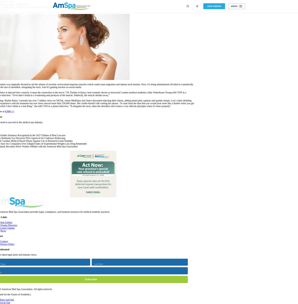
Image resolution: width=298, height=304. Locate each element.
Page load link (7, 299)
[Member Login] (197, 6)
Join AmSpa (214, 6)
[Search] (188, 6)
